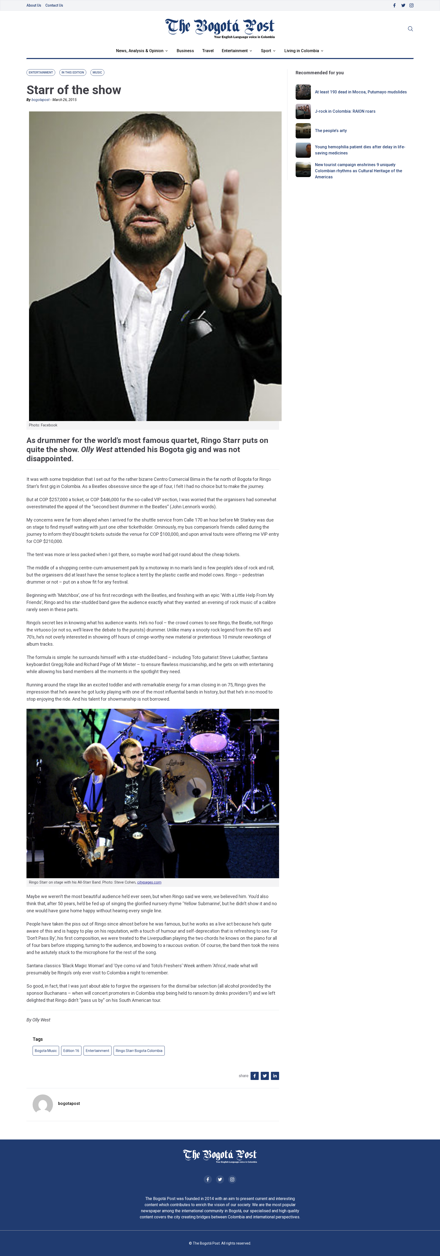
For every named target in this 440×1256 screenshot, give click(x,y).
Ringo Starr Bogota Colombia (139, 1051)
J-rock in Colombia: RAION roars (345, 111)
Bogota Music (46, 1051)
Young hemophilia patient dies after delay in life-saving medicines (360, 150)
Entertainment (235, 50)
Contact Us (54, 5)
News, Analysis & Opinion (139, 50)
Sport (266, 50)
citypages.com (149, 882)
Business (185, 50)
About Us (33, 5)
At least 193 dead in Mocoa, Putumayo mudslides (361, 92)
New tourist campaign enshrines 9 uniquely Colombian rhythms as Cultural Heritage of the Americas (358, 170)
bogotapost (40, 100)
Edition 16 (71, 1051)
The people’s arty (331, 130)
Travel (208, 50)
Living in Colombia (301, 50)
